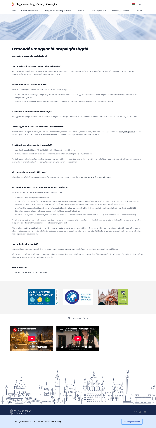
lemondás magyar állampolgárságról (95, 177)
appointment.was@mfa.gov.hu (60, 249)
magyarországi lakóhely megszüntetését (29, 223)
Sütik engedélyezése (132, 422)
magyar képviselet (127, 132)
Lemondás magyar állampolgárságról (31, 272)
